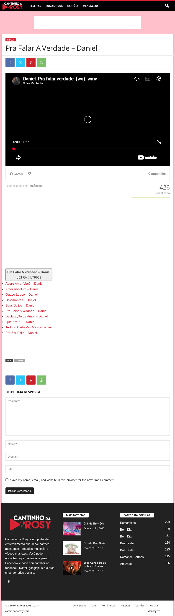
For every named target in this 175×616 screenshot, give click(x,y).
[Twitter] (20, 62)
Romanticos (54, 6)
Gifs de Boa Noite (95, 543)
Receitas (35, 6)
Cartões (72, 6)
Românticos (35, 186)
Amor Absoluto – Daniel (22, 289)
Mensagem (153, 611)
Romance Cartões (132, 557)
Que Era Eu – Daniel (20, 322)
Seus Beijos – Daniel (20, 305)
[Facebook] (10, 62)
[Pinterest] (31, 62)
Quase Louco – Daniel (21, 294)
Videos (11, 39)
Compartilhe (157, 173)
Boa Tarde (127, 543)
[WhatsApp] (41, 62)
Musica (154, 605)
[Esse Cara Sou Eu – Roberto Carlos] (72, 568)
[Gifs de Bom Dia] (72, 528)
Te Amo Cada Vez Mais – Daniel (28, 327)
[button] (167, 6)
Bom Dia (125, 529)
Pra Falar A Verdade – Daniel (26, 311)
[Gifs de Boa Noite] (72, 548)
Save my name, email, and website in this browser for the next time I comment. (62, 480)
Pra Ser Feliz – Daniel (21, 333)
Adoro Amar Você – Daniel (24, 283)
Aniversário (80, 605)
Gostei (18, 174)
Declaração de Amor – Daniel (26, 316)
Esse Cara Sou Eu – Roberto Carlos (96, 564)
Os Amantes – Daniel (20, 300)
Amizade (126, 563)
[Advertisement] (87, 22)
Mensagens (90, 6)
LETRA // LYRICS (29, 274)
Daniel (19, 360)
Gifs (94, 605)
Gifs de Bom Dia (94, 523)
